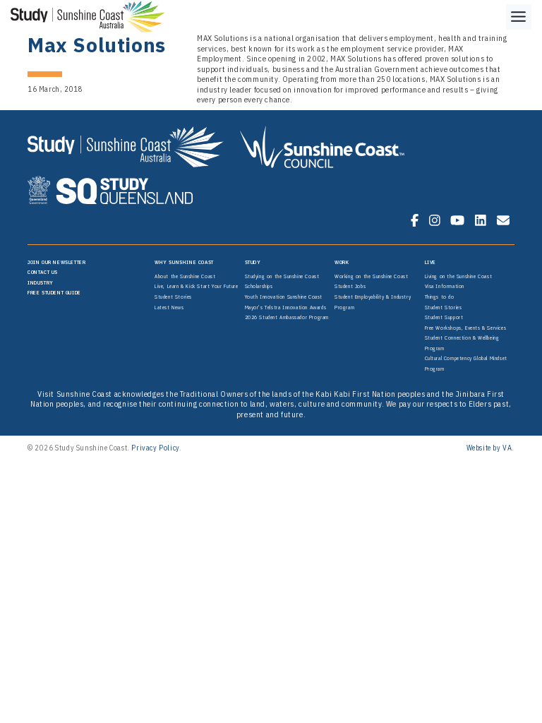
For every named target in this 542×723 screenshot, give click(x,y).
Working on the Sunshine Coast (371, 276)
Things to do (439, 296)
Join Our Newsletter (56, 261)
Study (253, 261)
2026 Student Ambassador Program (287, 317)
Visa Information (445, 285)
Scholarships (259, 285)
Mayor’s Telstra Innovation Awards (286, 307)
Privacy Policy (155, 448)
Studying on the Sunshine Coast (282, 276)
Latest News (169, 307)
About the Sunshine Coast (185, 276)
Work (342, 261)
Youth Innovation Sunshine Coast (284, 296)
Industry (41, 282)
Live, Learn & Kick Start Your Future (197, 285)
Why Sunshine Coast (184, 261)
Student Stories (173, 296)
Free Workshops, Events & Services (466, 327)
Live (430, 261)
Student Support (444, 317)
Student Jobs (350, 285)
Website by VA (489, 448)
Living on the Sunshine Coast (459, 276)
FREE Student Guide (54, 292)
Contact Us (43, 271)
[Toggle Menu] (518, 17)
